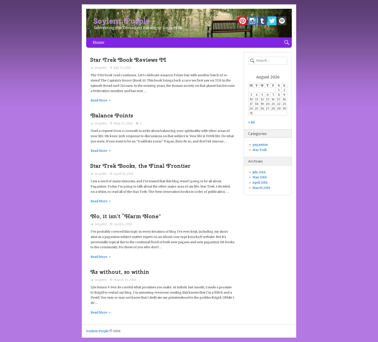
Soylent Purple (122, 21)
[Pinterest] (242, 22)
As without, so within (120, 272)
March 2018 (261, 188)
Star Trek (259, 150)
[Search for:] (267, 61)
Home (98, 42)
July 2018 (259, 172)
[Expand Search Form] (287, 42)
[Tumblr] (262, 22)
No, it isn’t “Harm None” (126, 216)
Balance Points (112, 115)
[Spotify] (282, 22)
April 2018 (260, 182)
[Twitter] (272, 22)
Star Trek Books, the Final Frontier (141, 166)
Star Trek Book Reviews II (128, 60)
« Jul (251, 122)
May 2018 (259, 177)
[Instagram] (252, 22)
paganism (260, 145)
